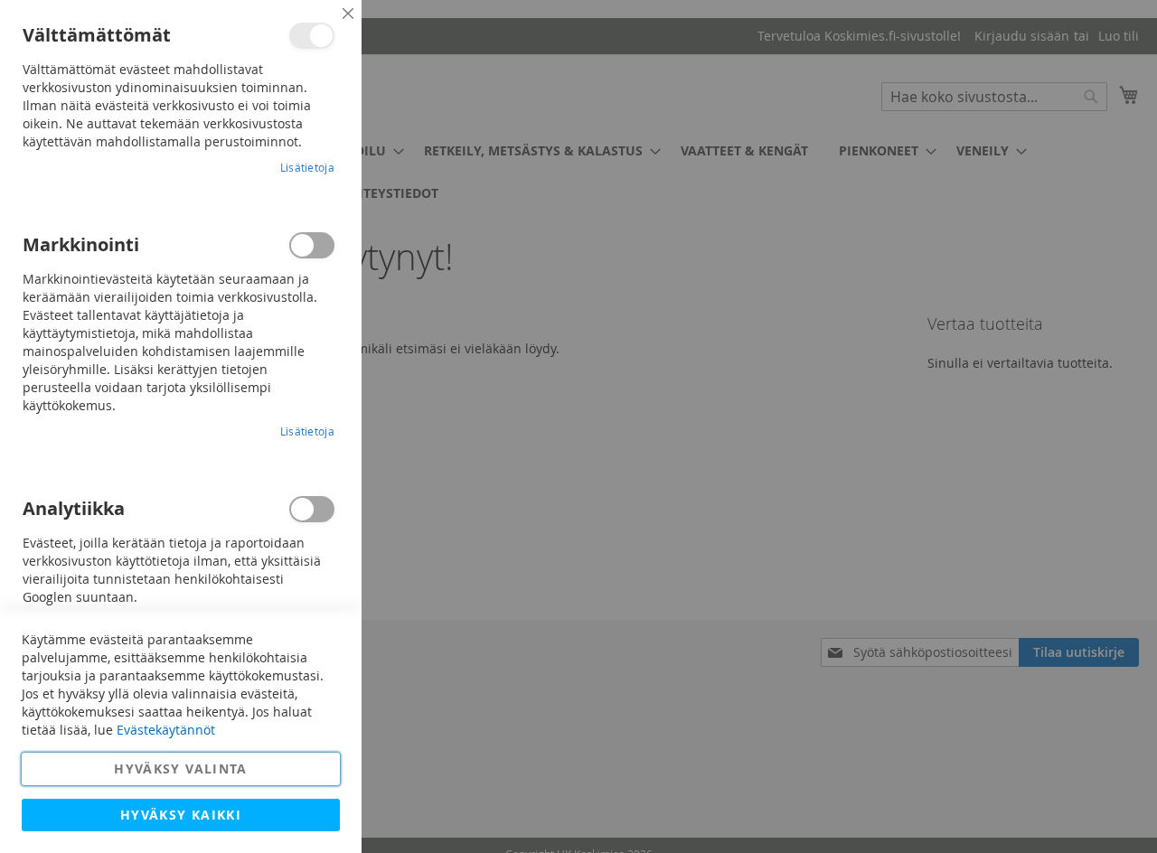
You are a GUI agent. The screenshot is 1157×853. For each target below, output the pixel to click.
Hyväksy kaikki (180, 814)
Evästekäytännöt (166, 729)
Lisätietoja (307, 167)
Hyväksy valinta (180, 768)
